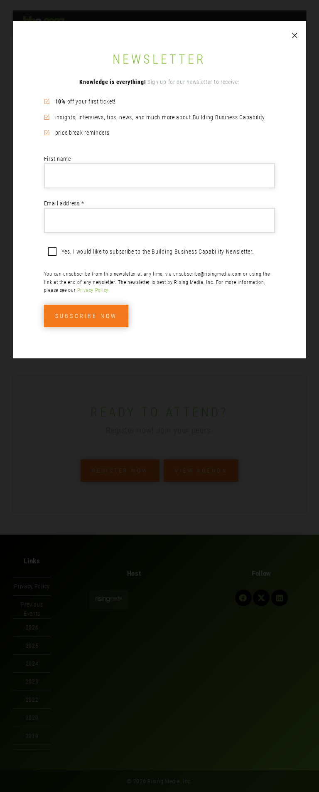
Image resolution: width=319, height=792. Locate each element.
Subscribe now (86, 316)
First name (57, 158)
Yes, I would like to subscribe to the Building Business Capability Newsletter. (157, 251)
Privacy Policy (92, 290)
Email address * (64, 203)
